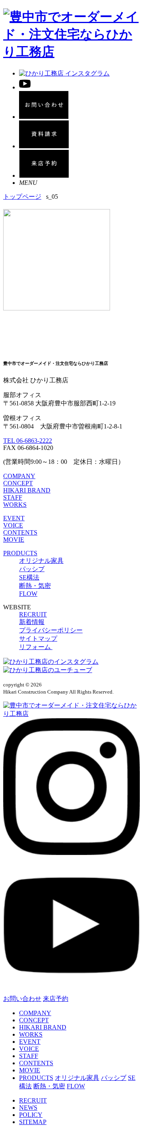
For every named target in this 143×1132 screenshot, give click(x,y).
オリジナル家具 (41, 560)
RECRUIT (33, 614)
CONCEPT (18, 483)
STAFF (12, 497)
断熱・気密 (35, 585)
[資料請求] (44, 146)
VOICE (13, 525)
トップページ (22, 196)
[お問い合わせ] (44, 116)
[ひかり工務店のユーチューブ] (47, 670)
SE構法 (29, 577)
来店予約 (55, 998)
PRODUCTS (20, 553)
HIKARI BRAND (26, 490)
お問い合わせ (22, 998)
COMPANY (19, 476)
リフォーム (35, 647)
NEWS (28, 1107)
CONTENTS (20, 532)
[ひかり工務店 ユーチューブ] (25, 87)
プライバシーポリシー (51, 630)
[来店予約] (44, 175)
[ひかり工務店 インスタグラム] (64, 73)
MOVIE (13, 539)
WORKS (15, 504)
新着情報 (31, 621)
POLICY (31, 1114)
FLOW (28, 593)
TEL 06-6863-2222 (27, 440)
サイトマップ (38, 638)
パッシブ (31, 569)
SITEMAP (32, 1121)
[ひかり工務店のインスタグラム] (51, 661)
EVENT (14, 518)
